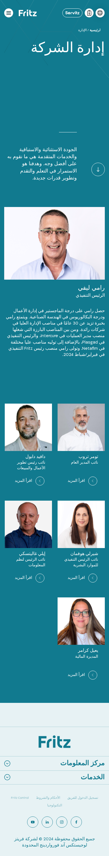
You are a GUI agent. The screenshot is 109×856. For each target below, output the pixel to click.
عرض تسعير (89, 12)
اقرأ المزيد (76, 480)
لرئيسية (95, 30)
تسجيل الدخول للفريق (82, 798)
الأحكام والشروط (48, 798)
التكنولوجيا (54, 805)
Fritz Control (20, 798)
